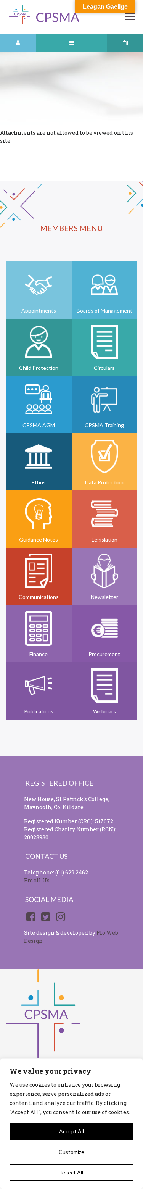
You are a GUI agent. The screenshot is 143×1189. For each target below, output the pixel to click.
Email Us (37, 880)
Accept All (71, 1131)
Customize (71, 1152)
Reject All (71, 1172)
